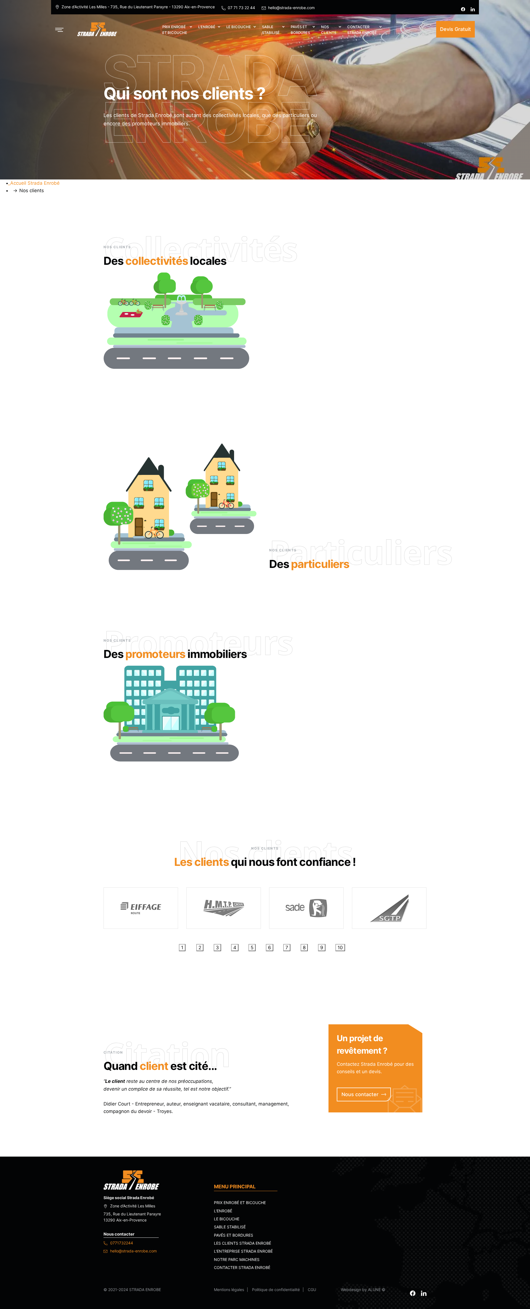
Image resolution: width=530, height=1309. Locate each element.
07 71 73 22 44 (241, 7)
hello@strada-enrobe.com (291, 7)
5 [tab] (252, 947)
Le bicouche (226, 1219)
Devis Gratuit (455, 29)
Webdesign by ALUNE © (363, 1289)
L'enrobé (223, 1210)
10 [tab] (340, 947)
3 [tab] (217, 947)
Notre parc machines (236, 1259)
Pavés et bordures (233, 1235)
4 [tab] (234, 947)
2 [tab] (199, 947)
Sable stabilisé (230, 1227)
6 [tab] (269, 947)
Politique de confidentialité (276, 1289)
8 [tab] (304, 947)
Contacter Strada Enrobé (242, 1267)
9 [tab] (321, 947)
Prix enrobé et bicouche (240, 1202)
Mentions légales (229, 1289)
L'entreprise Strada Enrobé (243, 1251)
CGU (312, 1289)
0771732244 (121, 1243)
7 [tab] (286, 947)
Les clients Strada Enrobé (242, 1243)
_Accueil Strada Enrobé (34, 183)
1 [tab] (182, 947)
